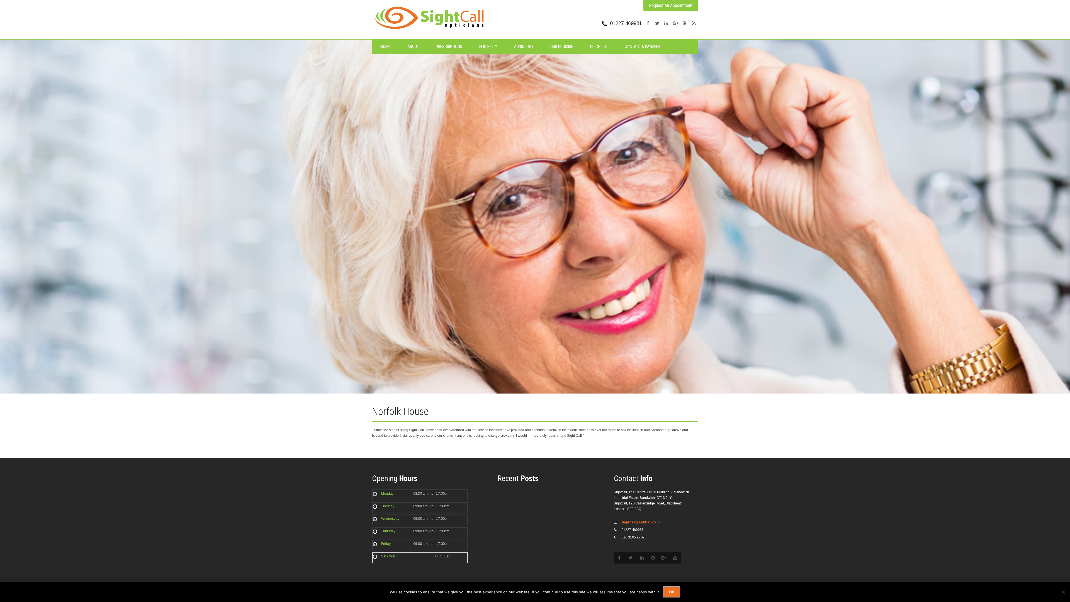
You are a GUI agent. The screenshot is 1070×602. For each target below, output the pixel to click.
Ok (671, 592)
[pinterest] (652, 558)
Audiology (523, 46)
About (413, 46)
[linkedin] (666, 23)
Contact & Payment (643, 46)
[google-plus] (675, 23)
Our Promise (561, 46)
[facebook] (648, 23)
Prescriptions (449, 46)
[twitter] (657, 23)
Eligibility (488, 46)
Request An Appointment (670, 5)
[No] (1063, 592)
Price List (599, 46)
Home (385, 46)
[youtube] (684, 23)
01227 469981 (626, 23)
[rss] (694, 23)
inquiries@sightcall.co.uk (640, 522)
